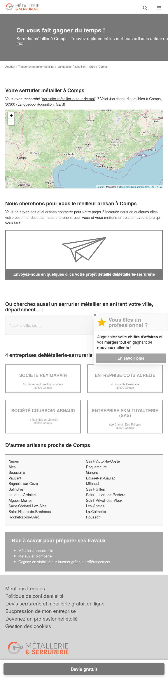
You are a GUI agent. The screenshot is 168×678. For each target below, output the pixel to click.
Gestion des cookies (28, 626)
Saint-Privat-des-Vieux (104, 500)
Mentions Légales (25, 588)
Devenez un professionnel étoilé (41, 618)
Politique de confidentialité (34, 595)
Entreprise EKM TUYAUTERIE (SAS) (125, 412)
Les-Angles (95, 505)
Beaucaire (17, 472)
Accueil (10, 66)
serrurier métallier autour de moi (68, 98)
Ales (12, 466)
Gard (92, 66)
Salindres (16, 489)
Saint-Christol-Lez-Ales (28, 505)
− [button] (11, 122)
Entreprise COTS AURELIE (125, 375)
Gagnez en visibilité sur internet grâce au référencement (64, 561)
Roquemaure (96, 466)
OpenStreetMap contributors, (134, 186)
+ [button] (11, 115)
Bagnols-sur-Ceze (23, 483)
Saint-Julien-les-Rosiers (105, 494)
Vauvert (15, 478)
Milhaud (92, 483)
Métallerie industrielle (35, 550)
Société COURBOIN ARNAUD (43, 410)
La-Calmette (96, 511)
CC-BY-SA (156, 186)
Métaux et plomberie (35, 556)
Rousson (93, 517)
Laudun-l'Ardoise (22, 494)
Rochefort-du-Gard (24, 517)
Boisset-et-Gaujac (101, 478)
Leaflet (100, 186)
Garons (92, 472)
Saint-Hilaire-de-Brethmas (30, 511)
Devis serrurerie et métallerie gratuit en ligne (55, 603)
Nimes (14, 461)
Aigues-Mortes (21, 500)
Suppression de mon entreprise (40, 610)
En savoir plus (130, 358)
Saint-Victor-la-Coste (103, 461)
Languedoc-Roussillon (72, 66)
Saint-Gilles (95, 489)
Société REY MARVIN (43, 375)
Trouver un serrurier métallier (36, 66)
